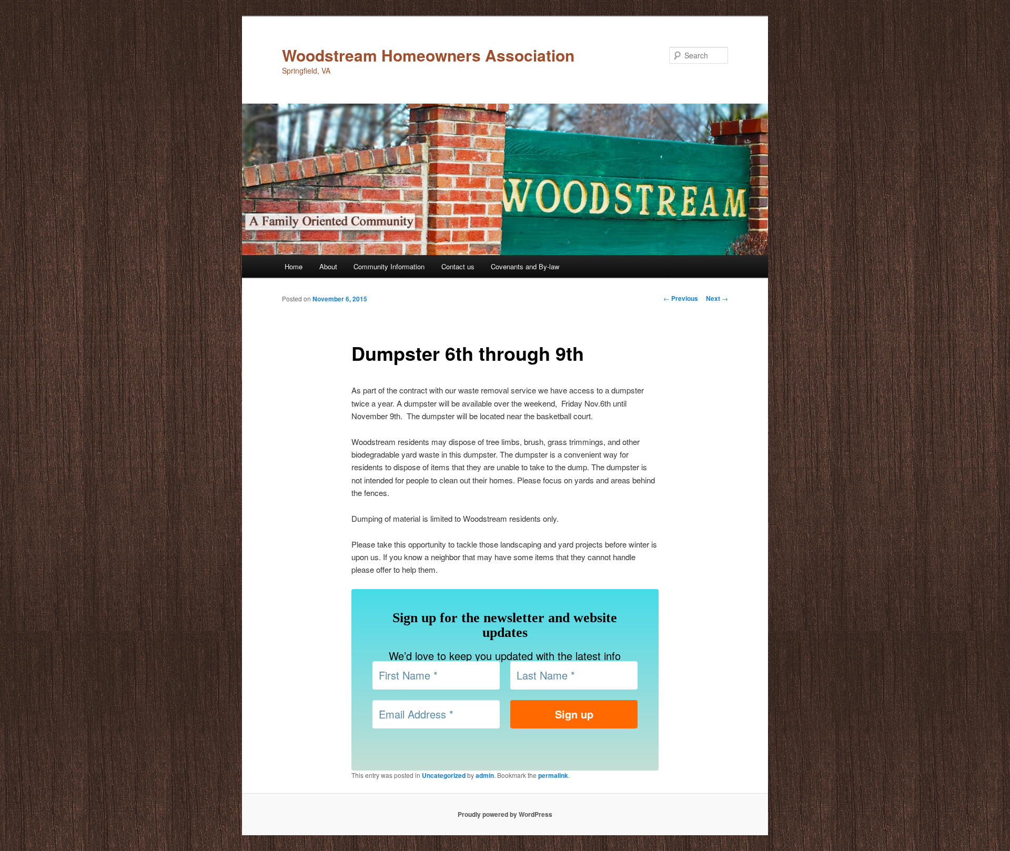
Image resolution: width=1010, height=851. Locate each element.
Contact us (457, 266)
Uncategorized (444, 775)
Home (293, 266)
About (328, 266)
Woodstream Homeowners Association (428, 55)
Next (717, 298)
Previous (680, 298)
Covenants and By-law (525, 266)
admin (485, 775)
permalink (553, 775)
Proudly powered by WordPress (505, 814)
